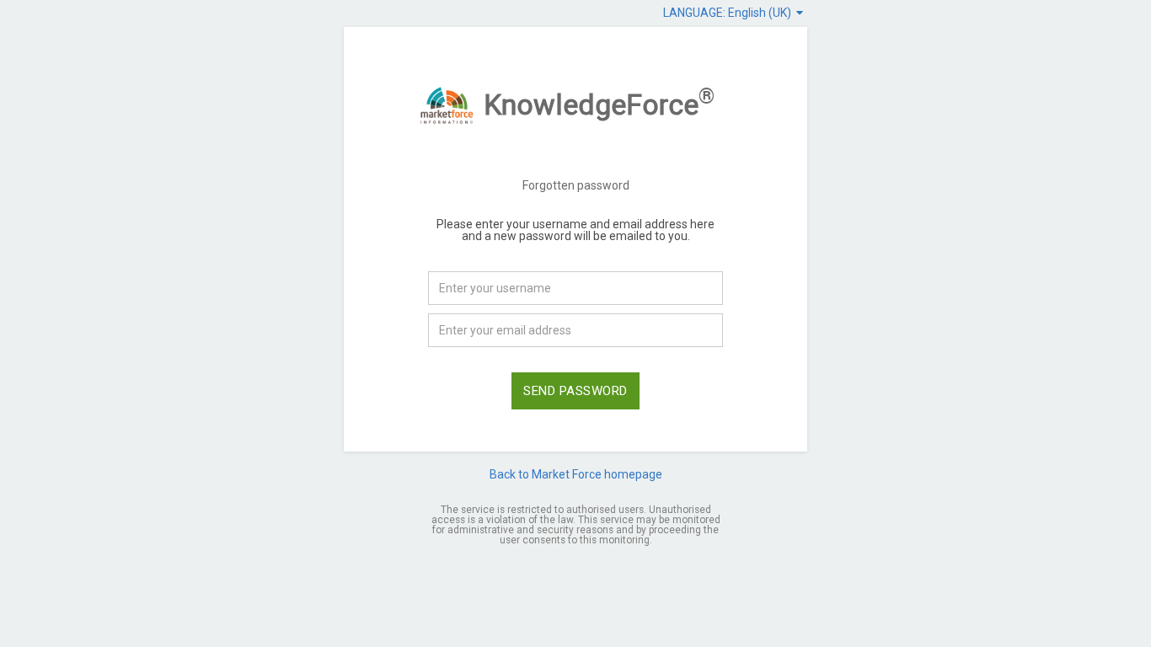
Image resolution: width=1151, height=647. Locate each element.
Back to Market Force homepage (576, 474)
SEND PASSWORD (575, 390)
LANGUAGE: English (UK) (729, 12)
